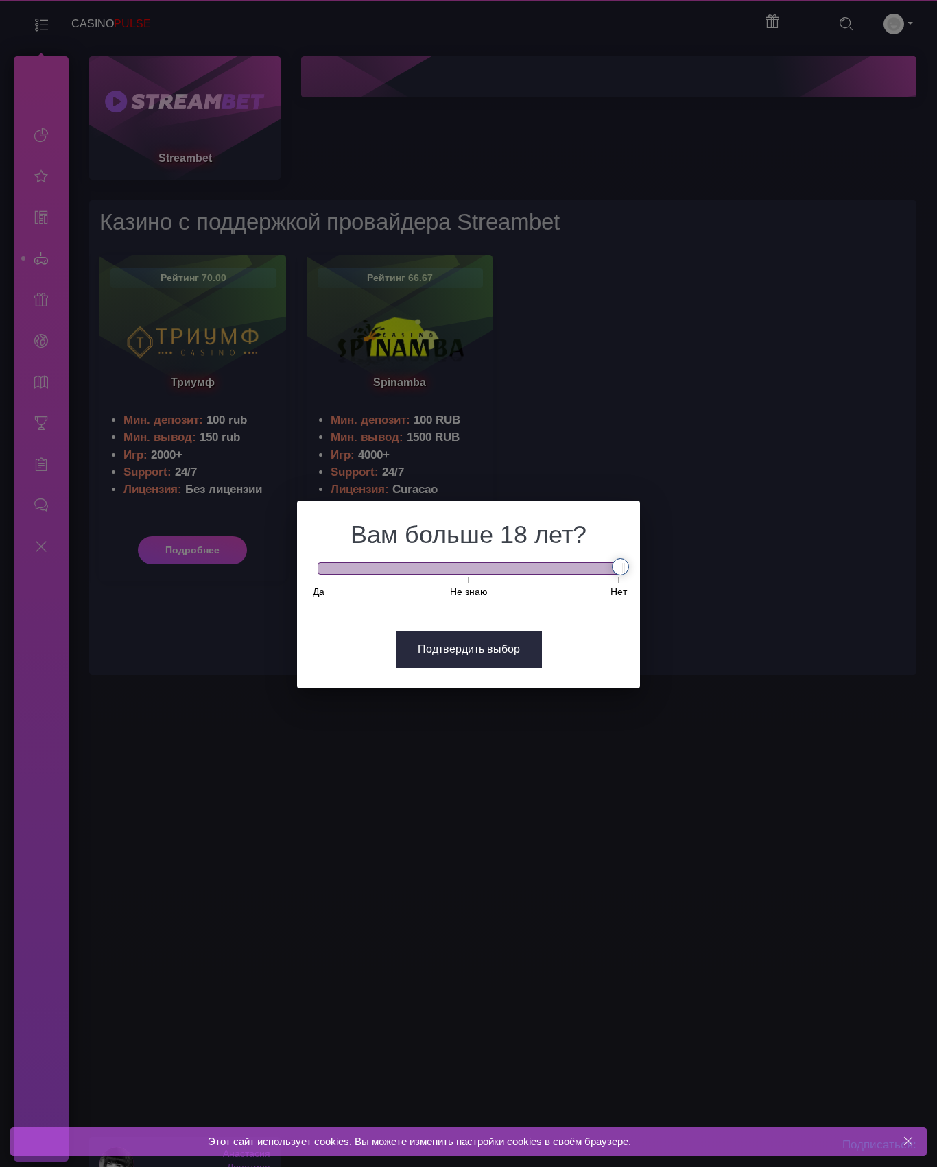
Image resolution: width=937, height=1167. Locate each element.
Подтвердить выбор (469, 649)
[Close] (907, 1141)
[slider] (620, 566)
